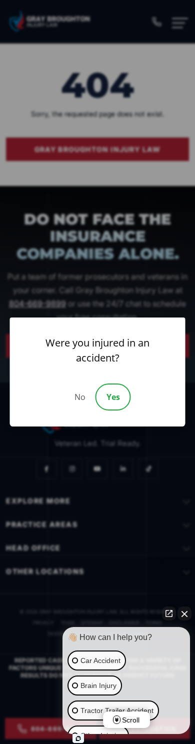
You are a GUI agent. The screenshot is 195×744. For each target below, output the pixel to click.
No (80, 397)
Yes (113, 397)
